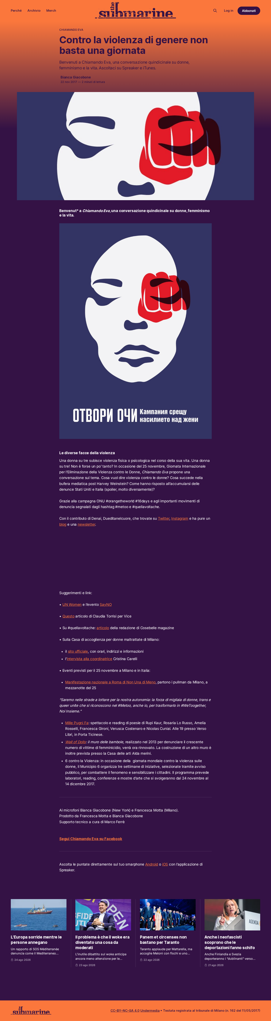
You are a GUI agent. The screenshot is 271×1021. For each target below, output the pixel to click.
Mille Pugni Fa (76, 723)
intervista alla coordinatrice (89, 659)
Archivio (34, 10)
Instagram (179, 518)
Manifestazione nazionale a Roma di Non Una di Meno (110, 682)
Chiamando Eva (71, 29)
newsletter (86, 524)
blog (62, 524)
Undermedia (150, 1010)
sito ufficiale (78, 651)
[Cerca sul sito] (215, 10)
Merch (51, 10)
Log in (228, 10)
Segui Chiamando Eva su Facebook (90, 839)
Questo (68, 616)
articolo (103, 628)
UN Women (72, 604)
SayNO (106, 604)
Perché (16, 10)
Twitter (163, 518)
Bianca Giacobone (76, 77)
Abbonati (249, 11)
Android (151, 864)
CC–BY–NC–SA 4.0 (125, 1010)
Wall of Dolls (75, 742)
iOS (165, 864)
